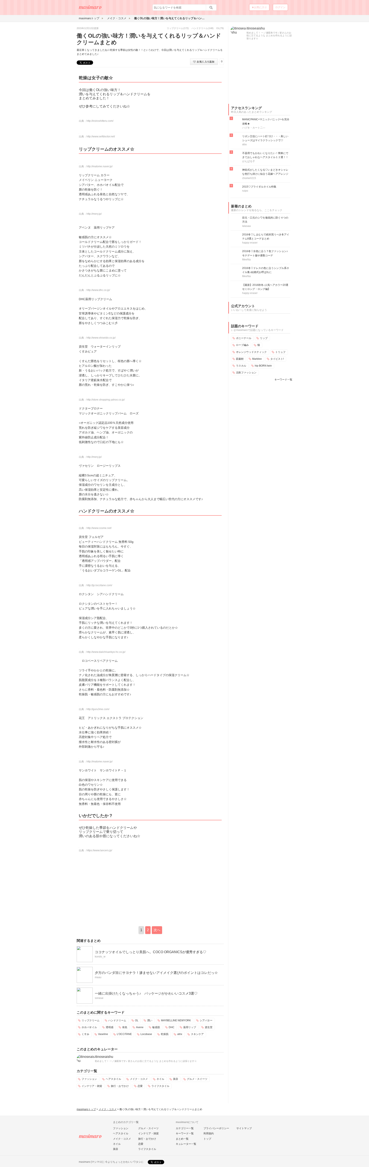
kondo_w (100, 956)
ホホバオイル (89, 1027)
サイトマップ (244, 1128)
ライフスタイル (160, 1086)
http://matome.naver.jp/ (99, 166)
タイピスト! (277, 358)
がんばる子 (248, 161)
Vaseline (103, 1034)
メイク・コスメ (139, 1078)
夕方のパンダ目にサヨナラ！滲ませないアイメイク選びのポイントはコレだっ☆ (156, 973)
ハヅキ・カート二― (253, 127)
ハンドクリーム (200, 28)
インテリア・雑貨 (92, 1086)
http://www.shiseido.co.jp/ (101, 337)
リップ (264, 338)
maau (98, 977)
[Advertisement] (112, 889)
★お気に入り (259, 7)
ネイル (160, 1078)
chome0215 (249, 178)
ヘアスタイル (113, 1078)
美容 (175, 1078)
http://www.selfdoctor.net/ (100, 136)
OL (218, 28)
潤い (149, 1020)
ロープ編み (242, 344)
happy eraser (250, 242)
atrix (179, 1034)
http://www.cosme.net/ (98, 528)
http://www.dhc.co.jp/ (98, 290)
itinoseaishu (104, 1056)
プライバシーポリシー (216, 1128)
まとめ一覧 (182, 1138)
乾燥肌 (164, 1034)
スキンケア (197, 1034)
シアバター (206, 1020)
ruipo (245, 190)
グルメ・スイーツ (197, 1078)
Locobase (146, 1034)
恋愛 (140, 1086)
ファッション (89, 1078)
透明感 (109, 1027)
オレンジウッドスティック (251, 352)
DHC (171, 1027)
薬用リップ (189, 1027)
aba (244, 144)
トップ (207, 1138)
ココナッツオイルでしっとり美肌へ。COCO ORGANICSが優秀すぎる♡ (150, 952)
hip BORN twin (263, 365)
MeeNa (246, 259)
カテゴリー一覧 (185, 1128)
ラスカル (241, 365)
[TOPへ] (90, 8)
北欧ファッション (246, 372)
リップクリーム (175, 28)
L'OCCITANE (124, 1034)
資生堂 (208, 1027)
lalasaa (246, 226)
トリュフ (280, 352)
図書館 (240, 358)
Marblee (257, 358)
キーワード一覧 (283, 379)
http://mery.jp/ (94, 213)
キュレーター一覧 (186, 1143)
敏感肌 (156, 1027)
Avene (140, 1027)
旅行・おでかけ (120, 1086)
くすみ (85, 1034)
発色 (124, 1027)
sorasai (99, 998)
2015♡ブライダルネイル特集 (259, 186)
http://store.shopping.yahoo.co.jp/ (105, 399)
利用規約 (209, 1133)
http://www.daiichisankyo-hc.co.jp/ (105, 651)
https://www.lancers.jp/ (99, 850)
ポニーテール (243, 338)
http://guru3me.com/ (97, 709)
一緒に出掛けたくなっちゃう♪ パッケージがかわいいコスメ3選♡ (146, 993)
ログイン (280, 7)
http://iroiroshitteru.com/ (99, 120)
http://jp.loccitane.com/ (99, 585)
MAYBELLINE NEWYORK (176, 1020)
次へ (157, 930)
